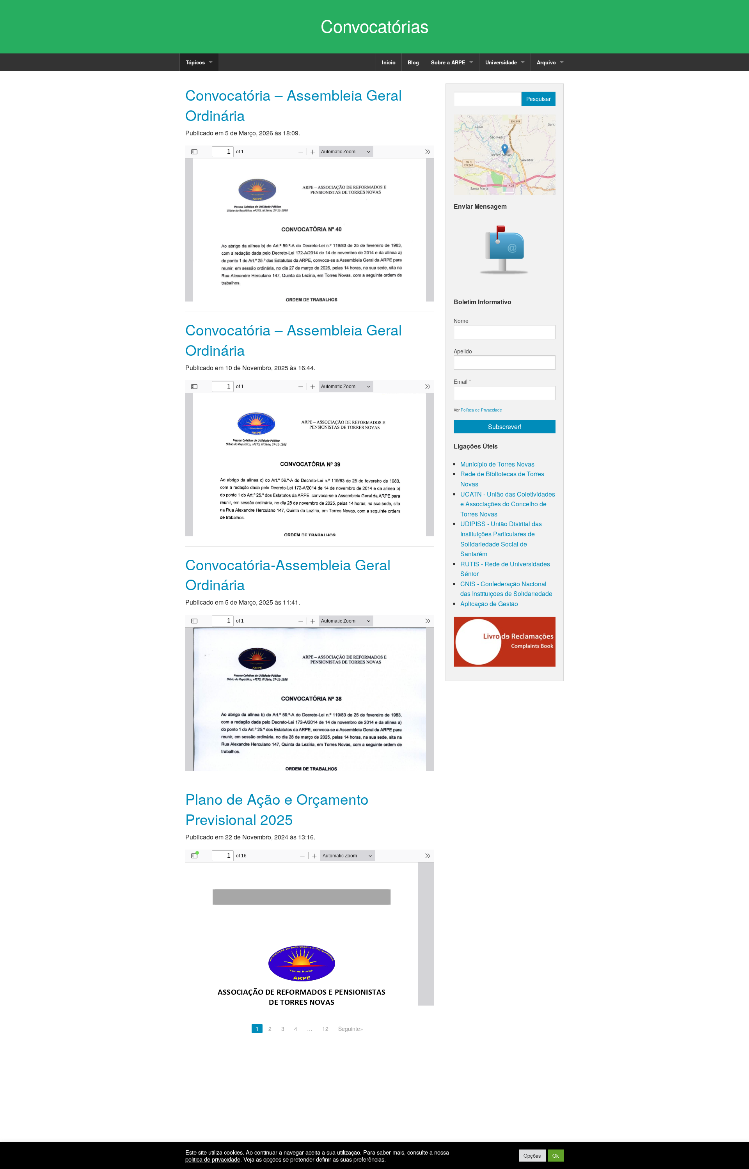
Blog (413, 62)
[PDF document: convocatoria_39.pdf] (309, 458)
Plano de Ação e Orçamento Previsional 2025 (277, 808)
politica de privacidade (212, 1159)
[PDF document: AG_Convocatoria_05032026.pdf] (309, 223)
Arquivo (546, 62)
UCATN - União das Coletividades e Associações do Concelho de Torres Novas (507, 504)
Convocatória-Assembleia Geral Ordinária (287, 574)
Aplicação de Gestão (489, 603)
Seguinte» (350, 1028)
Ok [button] (555, 1155)
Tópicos (195, 62)
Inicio (389, 62)
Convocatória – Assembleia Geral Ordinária (293, 104)
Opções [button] (532, 1155)
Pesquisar (538, 99)
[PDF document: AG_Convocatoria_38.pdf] (309, 693)
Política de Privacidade (481, 410)
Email (462, 381)
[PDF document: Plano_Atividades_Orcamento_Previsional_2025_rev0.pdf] (309, 928)
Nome (461, 321)
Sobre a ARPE (448, 62)
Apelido (463, 351)
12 (325, 1028)
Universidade (501, 62)
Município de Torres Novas (497, 463)
